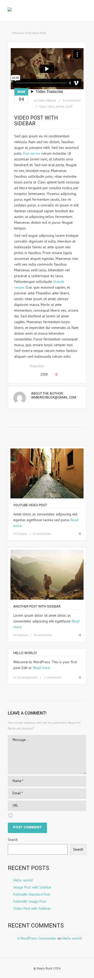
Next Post (39, 33)
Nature (51, 100)
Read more (41, 667)
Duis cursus (31, 153)
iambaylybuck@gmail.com (53, 397)
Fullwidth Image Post (29, 901)
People (22, 534)
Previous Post (21, 33)
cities (51, 106)
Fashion (22, 635)
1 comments (53, 677)
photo (60, 106)
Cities (41, 100)
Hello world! (25, 653)
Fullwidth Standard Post (31, 894)
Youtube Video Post (30, 505)
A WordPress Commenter (36, 938)
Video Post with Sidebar (32, 908)
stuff (69, 106)
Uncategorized (27, 677)
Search (13, 840)
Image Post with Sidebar (32, 887)
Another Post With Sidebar (37, 606)
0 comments (72, 100)
